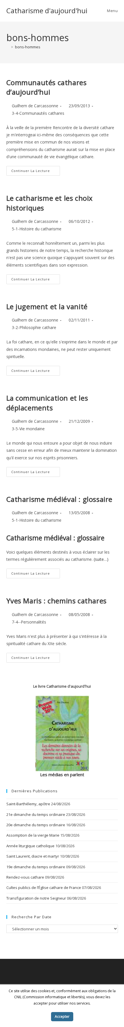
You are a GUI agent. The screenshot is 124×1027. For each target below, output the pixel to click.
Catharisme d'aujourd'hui (46, 10)
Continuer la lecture (35, 172)
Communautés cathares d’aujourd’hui (46, 87)
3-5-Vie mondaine (28, 428)
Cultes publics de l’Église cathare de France (43, 887)
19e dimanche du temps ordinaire (35, 866)
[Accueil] (7, 46)
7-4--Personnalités (29, 622)
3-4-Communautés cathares (38, 113)
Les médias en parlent (62, 774)
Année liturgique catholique (30, 845)
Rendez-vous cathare (25, 877)
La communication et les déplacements (47, 402)
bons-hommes (27, 46)
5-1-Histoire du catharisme (36, 229)
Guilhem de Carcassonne (35, 105)
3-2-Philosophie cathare (34, 327)
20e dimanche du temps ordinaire (35, 824)
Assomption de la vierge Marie (32, 835)
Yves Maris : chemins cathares (56, 600)
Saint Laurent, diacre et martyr (32, 856)
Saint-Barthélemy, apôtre (28, 803)
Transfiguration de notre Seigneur (36, 898)
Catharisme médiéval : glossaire (59, 499)
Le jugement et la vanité (47, 306)
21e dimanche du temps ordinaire (35, 814)
